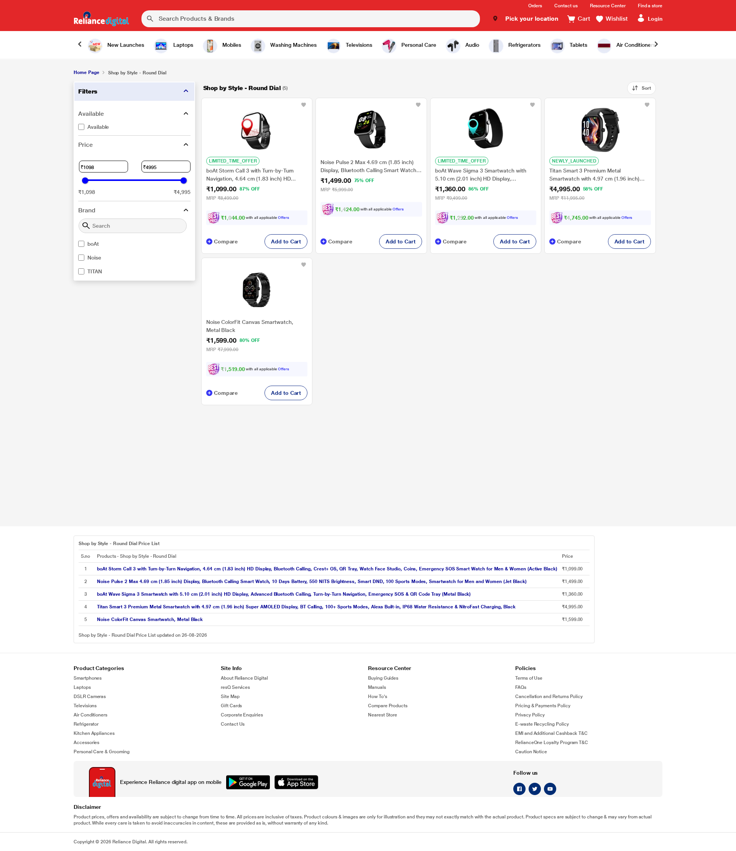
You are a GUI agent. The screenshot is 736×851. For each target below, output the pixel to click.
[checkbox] (134, 127)
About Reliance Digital (244, 678)
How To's (377, 696)
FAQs (520, 687)
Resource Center (608, 5)
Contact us (565, 5)
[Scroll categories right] (656, 45)
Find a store (650, 5)
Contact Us (233, 724)
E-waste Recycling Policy (542, 724)
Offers (283, 217)
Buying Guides (383, 678)
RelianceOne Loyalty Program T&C (551, 742)
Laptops (82, 687)
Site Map (230, 696)
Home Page (86, 72)
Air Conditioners (90, 715)
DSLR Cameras (90, 696)
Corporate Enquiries (242, 715)
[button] (525, 18)
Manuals (377, 687)
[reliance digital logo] (101, 18)
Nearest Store (382, 715)
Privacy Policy (530, 715)
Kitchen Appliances (94, 733)
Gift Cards (231, 705)
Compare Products (387, 705)
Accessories (86, 742)
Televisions (85, 705)
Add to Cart (286, 241)
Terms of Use (528, 678)
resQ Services (235, 687)
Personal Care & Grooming (102, 751)
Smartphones (88, 678)
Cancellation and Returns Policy (549, 696)
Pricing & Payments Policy (542, 705)
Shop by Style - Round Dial (242, 88)
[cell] (327, 569)
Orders (535, 5)
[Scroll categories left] (80, 45)
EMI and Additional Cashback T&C (551, 733)
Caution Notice (531, 751)
